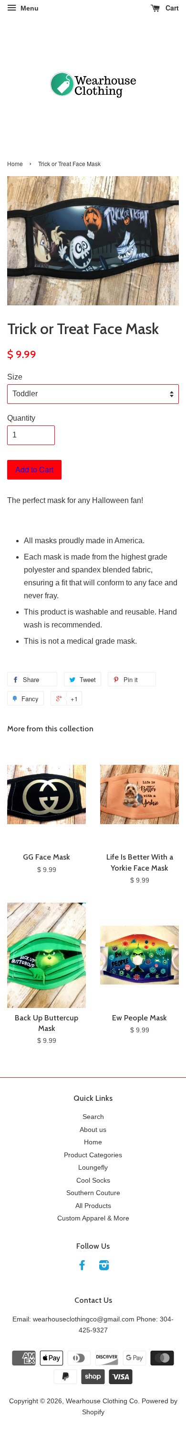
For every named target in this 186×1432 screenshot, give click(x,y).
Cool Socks (93, 1180)
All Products (93, 1205)
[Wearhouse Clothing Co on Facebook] (82, 1267)
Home (15, 163)
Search (93, 1116)
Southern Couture (93, 1193)
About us (93, 1129)
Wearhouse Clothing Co (102, 1401)
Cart (171, 7)
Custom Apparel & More (93, 1218)
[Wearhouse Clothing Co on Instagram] (104, 1267)
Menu (29, 8)
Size (14, 377)
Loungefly (93, 1167)
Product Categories (93, 1155)
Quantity (21, 418)
